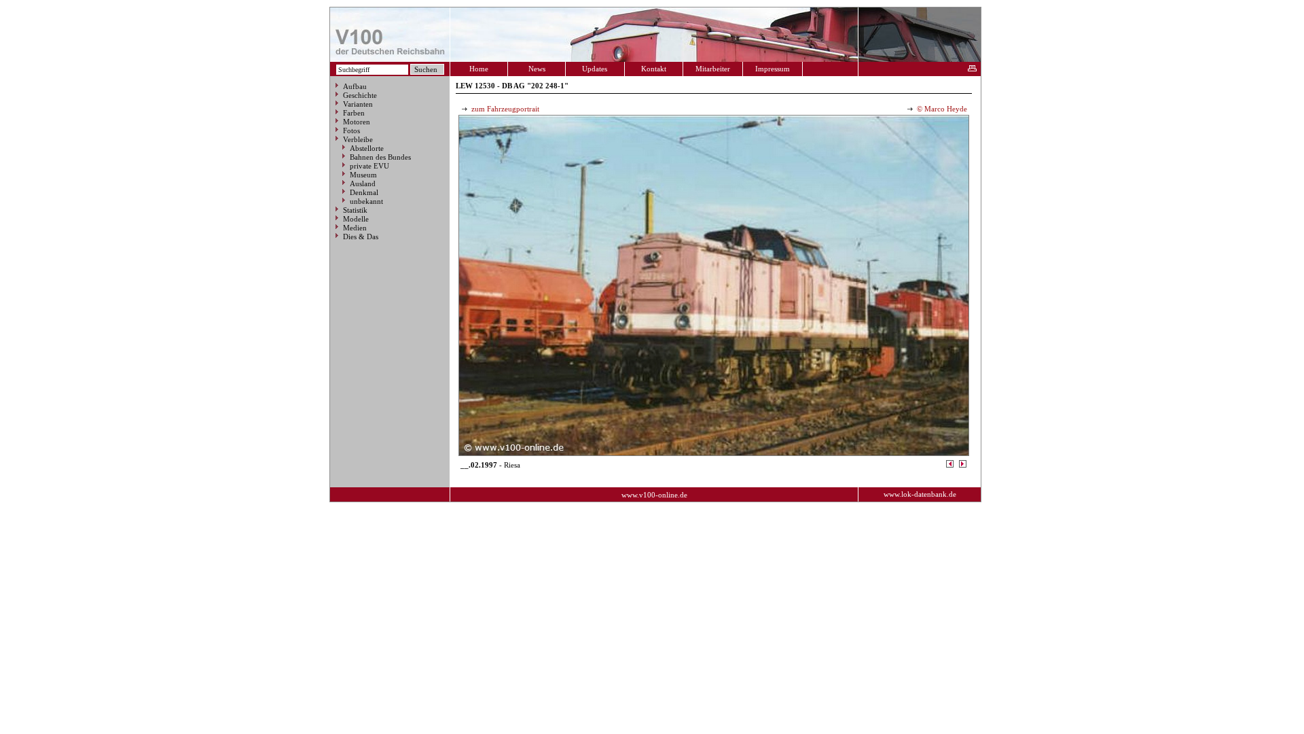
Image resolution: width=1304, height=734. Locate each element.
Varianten (358, 104)
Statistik (355, 210)
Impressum (772, 69)
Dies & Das (360, 236)
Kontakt (653, 69)
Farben (354, 113)
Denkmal (364, 192)
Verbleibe (358, 139)
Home (478, 69)
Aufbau (355, 86)
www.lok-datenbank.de (920, 494)
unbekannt (366, 201)
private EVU (369, 166)
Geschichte (360, 95)
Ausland (363, 183)
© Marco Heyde (941, 109)
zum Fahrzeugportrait (504, 109)
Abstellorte (367, 148)
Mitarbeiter (712, 69)
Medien (355, 228)
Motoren (356, 122)
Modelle (356, 219)
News (536, 69)
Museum (363, 175)
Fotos (351, 130)
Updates (594, 69)
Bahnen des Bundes (380, 157)
